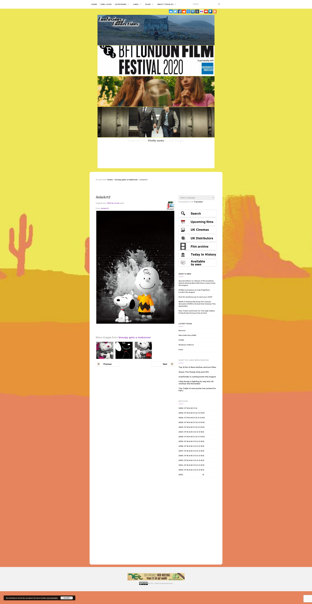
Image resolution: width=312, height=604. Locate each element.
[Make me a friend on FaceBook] (180, 11)
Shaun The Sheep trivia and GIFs (194, 372)
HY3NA (181, 340)
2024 (181, 418)
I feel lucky (106, 4)
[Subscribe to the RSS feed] (215, 11)
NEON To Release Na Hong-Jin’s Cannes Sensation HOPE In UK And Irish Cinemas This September (197, 304)
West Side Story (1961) (187, 335)
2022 (181, 427)
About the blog (165, 4)
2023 (181, 422)
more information (52, 598)
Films (148, 4)
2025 (181, 413)
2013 (181, 470)
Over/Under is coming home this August (197, 377)
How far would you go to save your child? (195, 297)
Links (135, 4)
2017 (181, 451)
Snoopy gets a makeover (126, 180)
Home (94, 4)
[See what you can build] (188, 11)
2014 (181, 465)
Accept (67, 598)
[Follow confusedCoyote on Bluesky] (171, 11)
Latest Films (185, 324)
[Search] (219, 4)
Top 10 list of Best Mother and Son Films (197, 367)
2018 (181, 446)
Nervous (182, 330)
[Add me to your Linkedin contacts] (193, 11)
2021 (181, 432)
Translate (198, 202)
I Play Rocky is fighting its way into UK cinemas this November (196, 382)
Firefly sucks (156, 140)
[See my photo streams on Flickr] (202, 11)
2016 (181, 456)
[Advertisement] (135, 329)
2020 (181, 437)
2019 (181, 441)
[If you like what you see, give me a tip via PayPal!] (210, 11)
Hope (181, 349)
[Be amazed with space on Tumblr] (197, 11)
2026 (181, 408)
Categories (120, 4)
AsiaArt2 (105, 208)
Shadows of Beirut (186, 345)
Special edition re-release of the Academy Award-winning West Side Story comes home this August (197, 283)
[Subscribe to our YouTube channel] (206, 11)
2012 (181, 475)
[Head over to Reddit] (184, 11)
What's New (185, 274)
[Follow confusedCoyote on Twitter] (175, 11)
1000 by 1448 (113, 203)
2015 (181, 460)
